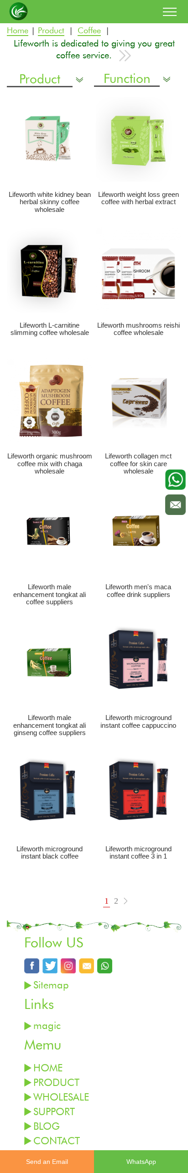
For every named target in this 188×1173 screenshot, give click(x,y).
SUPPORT (54, 1111)
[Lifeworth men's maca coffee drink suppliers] (138, 531)
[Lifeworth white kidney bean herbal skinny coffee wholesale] (49, 139)
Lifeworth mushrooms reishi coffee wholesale (138, 329)
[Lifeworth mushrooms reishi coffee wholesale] (138, 270)
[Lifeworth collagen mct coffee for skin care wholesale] (138, 400)
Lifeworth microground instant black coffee (49, 852)
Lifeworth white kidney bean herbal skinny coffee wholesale (50, 202)
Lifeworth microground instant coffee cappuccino (138, 721)
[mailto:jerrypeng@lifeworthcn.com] (86, 965)
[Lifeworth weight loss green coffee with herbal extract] (138, 139)
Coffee (89, 31)
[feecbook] (31, 965)
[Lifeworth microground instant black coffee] (49, 793)
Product (51, 31)
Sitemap (51, 984)
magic (47, 1025)
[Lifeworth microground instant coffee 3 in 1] (138, 793)
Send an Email (47, 1161)
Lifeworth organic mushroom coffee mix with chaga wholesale (49, 464)
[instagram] (68, 965)
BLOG (46, 1125)
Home (17, 31)
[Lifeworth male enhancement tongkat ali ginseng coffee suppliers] (49, 662)
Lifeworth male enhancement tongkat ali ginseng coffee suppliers (49, 725)
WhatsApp (141, 1161)
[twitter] (49, 965)
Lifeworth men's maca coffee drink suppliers (138, 590)
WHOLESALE (61, 1096)
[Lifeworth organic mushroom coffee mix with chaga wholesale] (49, 400)
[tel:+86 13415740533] (104, 965)
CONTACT (56, 1140)
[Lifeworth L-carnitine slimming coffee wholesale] (49, 270)
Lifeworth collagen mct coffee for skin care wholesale (138, 464)
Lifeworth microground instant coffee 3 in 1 (138, 852)
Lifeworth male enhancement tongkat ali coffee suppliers (49, 594)
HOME (48, 1067)
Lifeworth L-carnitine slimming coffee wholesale (49, 329)
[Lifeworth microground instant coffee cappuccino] (138, 662)
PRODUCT (56, 1082)
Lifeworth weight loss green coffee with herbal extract (138, 198)
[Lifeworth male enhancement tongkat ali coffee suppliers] (49, 531)
